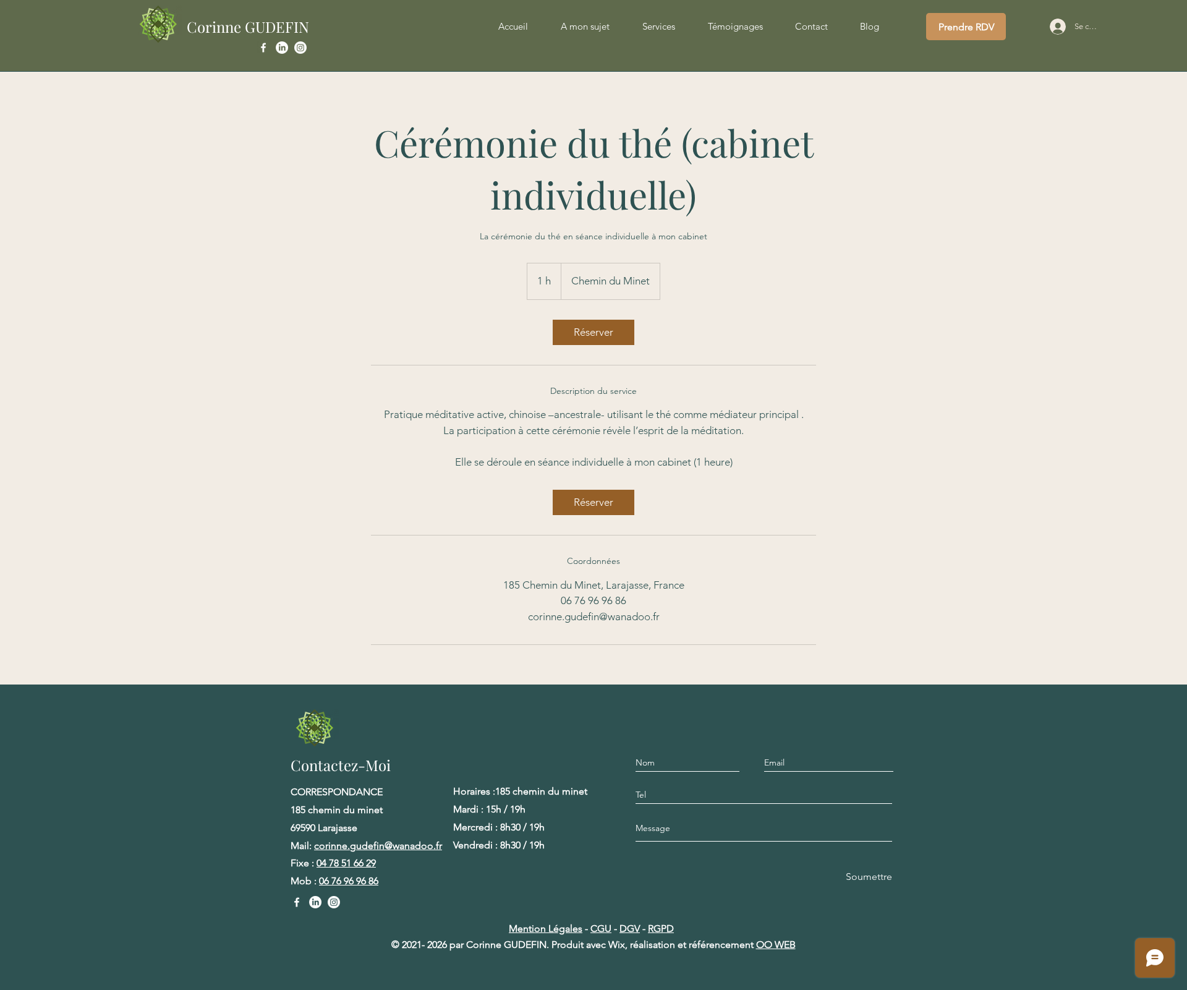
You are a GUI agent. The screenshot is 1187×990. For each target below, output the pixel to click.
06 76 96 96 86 (348, 881)
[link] (593, 332)
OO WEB (776, 944)
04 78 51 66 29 (346, 863)
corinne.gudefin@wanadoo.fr (378, 845)
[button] (658, 26)
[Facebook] (263, 47)
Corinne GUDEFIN (248, 26)
